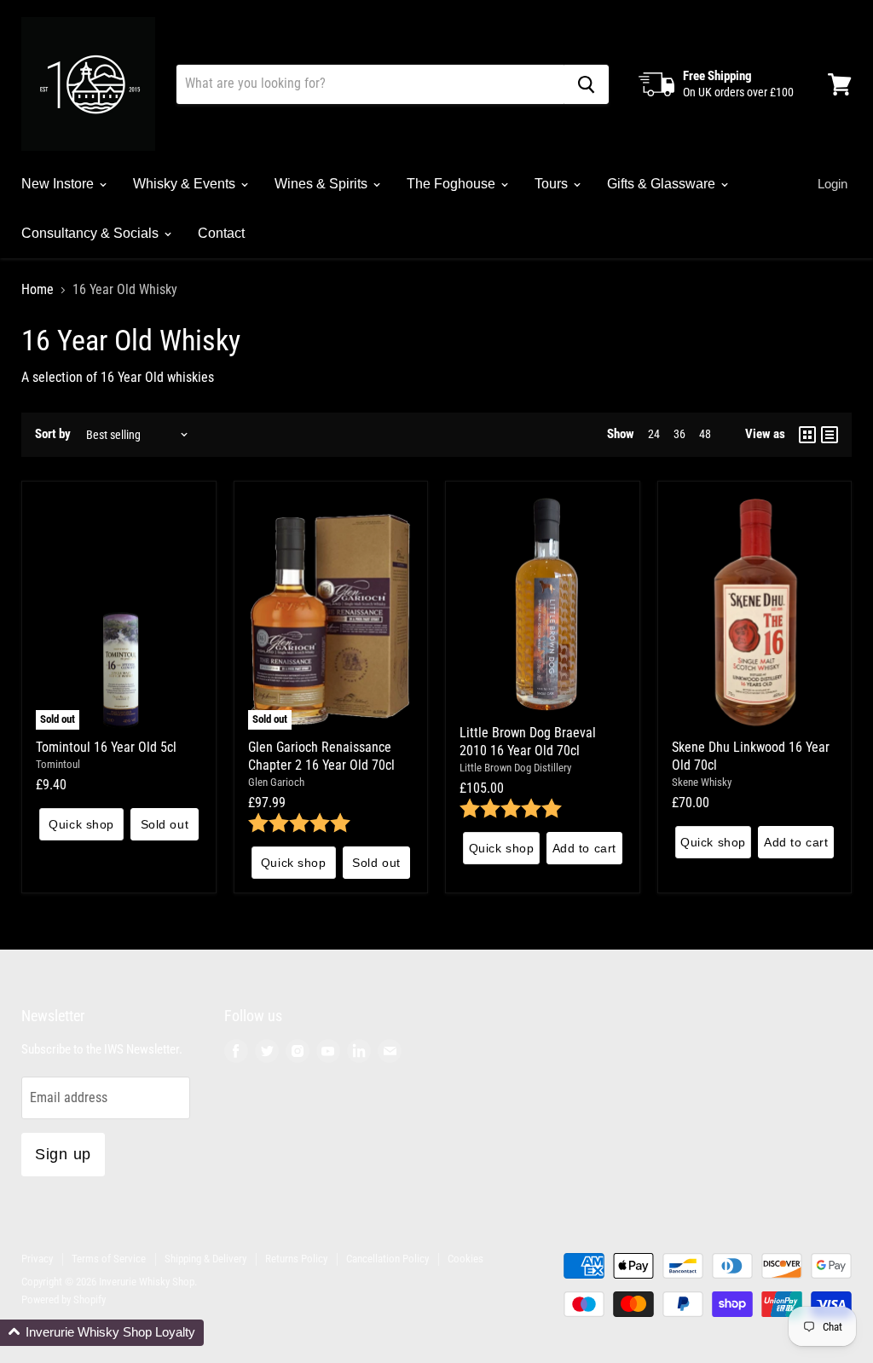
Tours (553, 183)
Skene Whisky (701, 782)
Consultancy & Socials (91, 233)
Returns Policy (296, 1258)
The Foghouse (453, 183)
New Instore (59, 183)
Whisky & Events (186, 183)
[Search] (586, 84)
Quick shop (81, 824)
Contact (221, 233)
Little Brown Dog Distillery (515, 767)
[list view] (829, 434)
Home (37, 289)
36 (679, 434)
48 (705, 434)
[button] (102, 1333)
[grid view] (807, 434)
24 (654, 434)
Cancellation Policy (387, 1258)
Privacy (37, 1258)
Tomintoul (58, 764)
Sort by (53, 434)
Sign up (63, 1154)
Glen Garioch (276, 782)
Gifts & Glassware (663, 183)
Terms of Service (109, 1258)
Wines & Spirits (323, 183)
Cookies (465, 1258)
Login (832, 183)
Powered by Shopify (63, 1299)
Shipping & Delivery (205, 1258)
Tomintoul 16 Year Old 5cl (106, 747)
